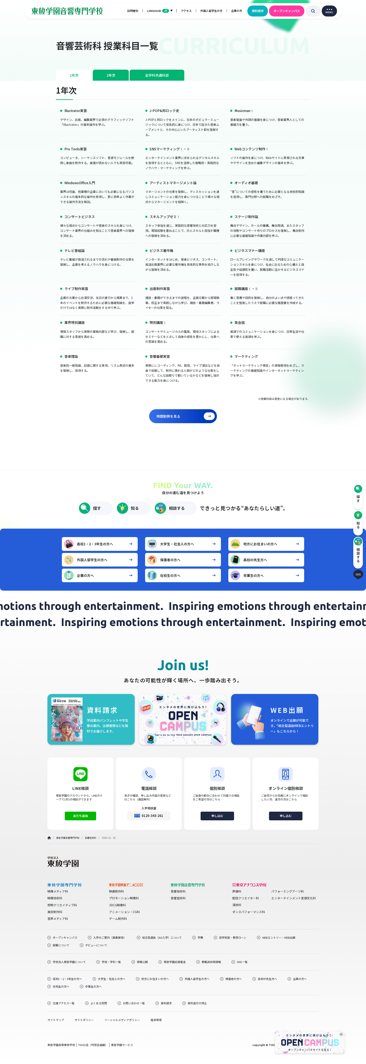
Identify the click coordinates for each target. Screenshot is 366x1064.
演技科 (236, 905)
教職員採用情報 (211, 962)
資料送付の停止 (197, 1003)
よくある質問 (98, 1003)
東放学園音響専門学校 (67, 837)
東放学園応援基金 (175, 962)
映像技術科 (54, 898)
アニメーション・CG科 (124, 912)
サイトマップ (55, 1020)
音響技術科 (178, 891)
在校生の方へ (170, 575)
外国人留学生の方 (211, 10)
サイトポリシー (84, 1020)
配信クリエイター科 (245, 898)
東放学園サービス (122, 1045)
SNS (358, 574)
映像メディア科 (57, 891)
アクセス (186, 10)
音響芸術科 (90, 837)
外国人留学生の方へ (92, 559)
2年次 (111, 75)
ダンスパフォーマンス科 (248, 912)
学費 (200, 938)
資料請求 (258, 11)
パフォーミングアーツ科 (287, 891)
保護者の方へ (170, 559)
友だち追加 (80, 816)
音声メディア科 (57, 918)
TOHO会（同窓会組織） (93, 1045)
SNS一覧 (242, 962)
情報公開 (142, 962)
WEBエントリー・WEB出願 (278, 938)
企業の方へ (85, 575)
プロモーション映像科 (124, 898)
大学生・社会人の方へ (177, 543)
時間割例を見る (168, 416)
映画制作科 (116, 891)
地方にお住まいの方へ (260, 543)
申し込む (217, 816)
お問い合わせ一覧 (134, 1003)
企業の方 (236, 10)
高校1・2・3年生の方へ (95, 543)
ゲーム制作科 (118, 918)
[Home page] (49, 837)
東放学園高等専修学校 (61, 1045)
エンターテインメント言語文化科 (293, 898)
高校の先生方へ (255, 559)
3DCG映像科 (117, 905)
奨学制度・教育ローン (232, 938)
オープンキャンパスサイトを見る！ (310, 1050)
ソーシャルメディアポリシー (122, 1020)
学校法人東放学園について (69, 962)
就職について (61, 945)
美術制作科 (54, 912)
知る (135, 508)
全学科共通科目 (157, 75)
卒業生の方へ (253, 575)
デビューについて (96, 945)
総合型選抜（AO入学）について (162, 938)
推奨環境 (156, 1020)
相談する (177, 508)
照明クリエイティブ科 (62, 905)
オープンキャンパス (286, 11)
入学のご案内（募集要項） (109, 938)
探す (97, 508)
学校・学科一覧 (111, 962)
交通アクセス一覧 (64, 1003)
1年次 (74, 75)
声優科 (236, 891)
